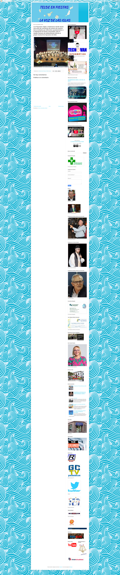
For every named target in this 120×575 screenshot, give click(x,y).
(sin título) (75, 398)
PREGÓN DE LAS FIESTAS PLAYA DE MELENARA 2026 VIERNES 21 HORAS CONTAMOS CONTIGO (80, 393)
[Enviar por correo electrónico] (55, 71)
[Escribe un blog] (56, 71)
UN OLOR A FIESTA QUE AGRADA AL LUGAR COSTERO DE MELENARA (80, 411)
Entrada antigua (61, 106)
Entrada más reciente (37, 106)
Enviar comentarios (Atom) (42, 108)
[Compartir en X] (57, 71)
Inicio (50, 106)
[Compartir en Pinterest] (60, 71)
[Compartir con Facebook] (58, 71)
